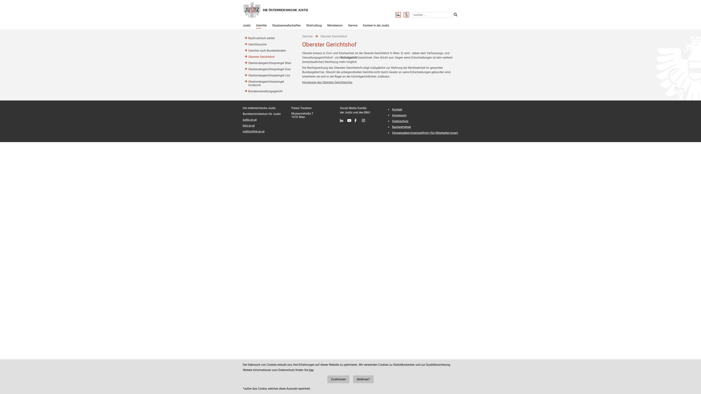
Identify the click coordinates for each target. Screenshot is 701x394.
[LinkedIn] (343, 120)
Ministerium (335, 25)
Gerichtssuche (257, 44)
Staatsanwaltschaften (286, 25)
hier (311, 370)
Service (352, 25)
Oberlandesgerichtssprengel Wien (269, 63)
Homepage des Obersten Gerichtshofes (327, 82)
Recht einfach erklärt (261, 38)
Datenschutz (400, 121)
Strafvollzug (314, 25)
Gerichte (261, 25)
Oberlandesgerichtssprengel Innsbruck (266, 83)
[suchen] (455, 15)
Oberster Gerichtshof (261, 57)
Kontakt (397, 109)
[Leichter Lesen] (399, 15)
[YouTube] (351, 120)
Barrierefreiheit (401, 127)
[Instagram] (365, 120)
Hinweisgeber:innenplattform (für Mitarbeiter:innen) (425, 133)
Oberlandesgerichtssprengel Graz (269, 69)
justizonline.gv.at (254, 131)
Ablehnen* (363, 379)
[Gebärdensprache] (408, 15)
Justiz (247, 25)
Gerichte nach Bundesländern (267, 50)
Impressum (399, 115)
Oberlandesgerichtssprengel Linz (269, 75)
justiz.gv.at (250, 119)
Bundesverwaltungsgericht (265, 91)
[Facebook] (358, 120)
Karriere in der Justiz (376, 25)
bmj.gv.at (249, 125)
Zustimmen (338, 379)
